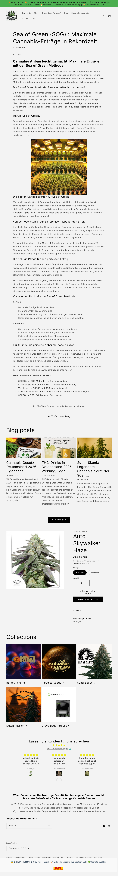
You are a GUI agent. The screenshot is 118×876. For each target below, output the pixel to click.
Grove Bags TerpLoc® (55, 725)
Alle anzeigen (59, 520)
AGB (62, 857)
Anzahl (76, 578)
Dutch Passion (15, 725)
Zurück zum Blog (60, 416)
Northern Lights (21, 212)
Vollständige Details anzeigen (82, 620)
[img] (59, 745)
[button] (98, 16)
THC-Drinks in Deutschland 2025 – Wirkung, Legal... (58, 467)
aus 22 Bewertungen (57, 748)
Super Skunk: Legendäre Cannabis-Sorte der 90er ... (93, 469)
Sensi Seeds (85, 682)
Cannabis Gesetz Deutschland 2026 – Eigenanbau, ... (22, 467)
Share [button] (18, 54)
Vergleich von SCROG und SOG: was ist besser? (42, 388)
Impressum (98, 857)
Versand (87, 561)
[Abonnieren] (49, 826)
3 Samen (80, 572)
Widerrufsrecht (34, 857)
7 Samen (96, 573)
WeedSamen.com (19, 857)
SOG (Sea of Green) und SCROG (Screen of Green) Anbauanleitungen (53, 391)
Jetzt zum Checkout (88, 599)
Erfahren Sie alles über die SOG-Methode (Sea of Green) (47, 384)
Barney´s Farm (15, 682)
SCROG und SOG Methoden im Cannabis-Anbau (42, 381)
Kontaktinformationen (84, 857)
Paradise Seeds (51, 682)
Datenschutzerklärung (50, 857)
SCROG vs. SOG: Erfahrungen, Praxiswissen (40, 395)
